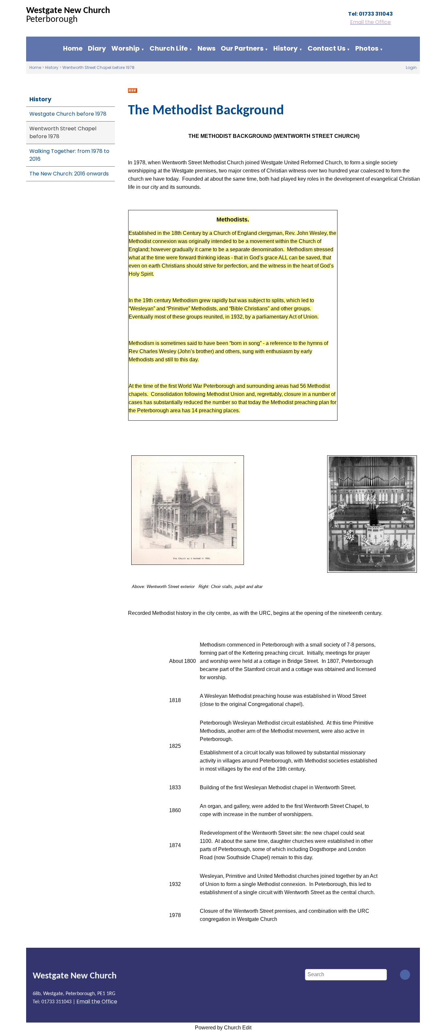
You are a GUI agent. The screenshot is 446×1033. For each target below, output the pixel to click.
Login (411, 67)
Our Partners (242, 48)
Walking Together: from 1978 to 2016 (69, 155)
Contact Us (326, 48)
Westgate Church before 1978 (67, 114)
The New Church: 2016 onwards (69, 173)
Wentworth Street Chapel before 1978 (98, 67)
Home (73, 48)
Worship (125, 48)
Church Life (169, 48)
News (206, 48)
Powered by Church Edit (223, 1027)
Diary (97, 48)
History (285, 48)
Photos (366, 48)
